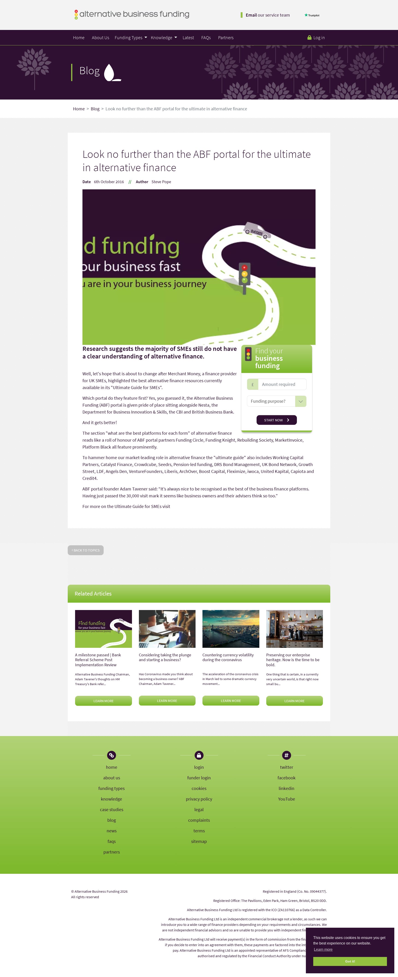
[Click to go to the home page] (132, 14)
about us (111, 777)
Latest (188, 37)
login (199, 767)
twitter (286, 767)
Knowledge (162, 37)
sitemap (199, 841)
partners (111, 852)
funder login (199, 777)
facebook (287, 777)
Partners (226, 37)
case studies (111, 809)
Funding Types (129, 37)
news (112, 830)
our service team (268, 15)
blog (111, 820)
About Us (100, 37)
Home (79, 37)
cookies (199, 788)
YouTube (286, 799)
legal (199, 809)
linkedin (286, 788)
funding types (111, 788)
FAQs (206, 37)
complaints (199, 820)
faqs (112, 841)
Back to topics (86, 550)
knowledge (111, 799)
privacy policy (199, 799)
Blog (95, 108)
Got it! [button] (350, 961)
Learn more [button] (323, 949)
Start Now (274, 420)
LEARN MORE (104, 700)
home (111, 767)
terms (199, 830)
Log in (319, 37)
